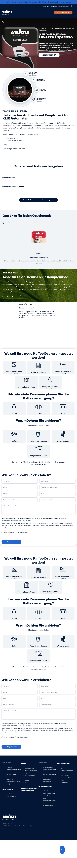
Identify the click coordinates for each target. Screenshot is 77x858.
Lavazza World (8, 789)
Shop (44, 6)
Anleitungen (53, 6)
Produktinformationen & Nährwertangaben (29, 789)
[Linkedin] (71, 817)
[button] (75, 13)
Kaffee (71, 28)
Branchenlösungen (63, 6)
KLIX (51, 28)
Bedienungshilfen (7, 823)
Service (23, 763)
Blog (48, 6)
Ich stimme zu (9, 532)
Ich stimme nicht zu (24, 532)
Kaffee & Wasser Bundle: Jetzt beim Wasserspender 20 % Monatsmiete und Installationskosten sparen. (38, 2)
